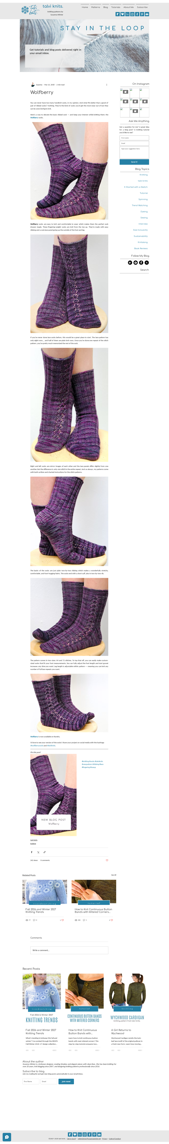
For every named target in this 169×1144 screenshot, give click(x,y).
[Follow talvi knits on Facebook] (137, 14)
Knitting (33, 844)
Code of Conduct (115, 1139)
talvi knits (33, 840)
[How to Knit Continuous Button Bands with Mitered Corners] (94, 892)
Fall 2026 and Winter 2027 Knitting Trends (41, 910)
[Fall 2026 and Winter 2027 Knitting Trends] (44, 892)
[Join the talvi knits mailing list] (147, 14)
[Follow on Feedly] (135, 263)
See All (113, 875)
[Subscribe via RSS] (147, 263)
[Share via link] (44, 852)
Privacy (104, 1139)
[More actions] (106, 84)
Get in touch (71, 1139)
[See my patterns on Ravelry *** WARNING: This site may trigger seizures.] (118, 14)
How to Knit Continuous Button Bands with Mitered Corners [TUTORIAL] (93, 910)
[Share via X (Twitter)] (38, 852)
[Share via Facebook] (31, 852)
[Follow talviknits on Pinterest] (142, 14)
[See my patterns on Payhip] (122, 14)
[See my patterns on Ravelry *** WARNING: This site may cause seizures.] (70, 1134)
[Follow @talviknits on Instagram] (132, 14)
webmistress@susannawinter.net (89, 1139)
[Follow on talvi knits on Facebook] (141, 263)
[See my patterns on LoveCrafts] (127, 14)
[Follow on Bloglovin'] (130, 263)
